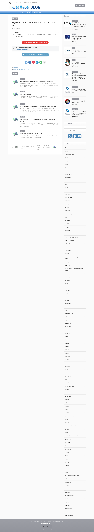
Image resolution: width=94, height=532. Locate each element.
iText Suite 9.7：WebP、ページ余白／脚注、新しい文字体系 (79, 51)
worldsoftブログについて (25, 12)
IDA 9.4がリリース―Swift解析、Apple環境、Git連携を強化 (79, 63)
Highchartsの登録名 (25, 94)
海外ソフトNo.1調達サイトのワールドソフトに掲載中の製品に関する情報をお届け (47, 521)
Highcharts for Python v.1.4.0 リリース (31, 133)
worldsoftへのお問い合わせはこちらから (35, 54)
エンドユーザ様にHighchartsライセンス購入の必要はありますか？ (38, 106)
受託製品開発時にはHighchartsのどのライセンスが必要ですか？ (37, 81)
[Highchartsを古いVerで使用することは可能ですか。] (37, 62)
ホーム (13, 12)
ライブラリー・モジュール (24, 69)
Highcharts (15, 67)
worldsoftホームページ (37, 12)
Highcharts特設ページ (23, 49)
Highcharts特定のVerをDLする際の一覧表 (34, 42)
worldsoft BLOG (47, 523)
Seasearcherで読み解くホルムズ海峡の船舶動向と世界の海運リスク (79, 90)
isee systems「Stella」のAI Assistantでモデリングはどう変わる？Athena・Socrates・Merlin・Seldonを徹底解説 (79, 77)
